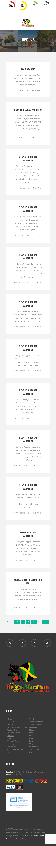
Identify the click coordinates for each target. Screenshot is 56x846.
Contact (10, 752)
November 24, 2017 (21, 465)
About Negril (34, 727)
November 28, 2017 (21, 283)
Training (10, 744)
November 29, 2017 (21, 235)
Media (31, 730)
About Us (10, 722)
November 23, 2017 (21, 513)
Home (23, 44)
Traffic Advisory (13, 730)
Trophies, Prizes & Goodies (17, 727)
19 (33, 622)
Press (31, 736)
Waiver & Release (14, 741)
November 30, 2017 (21, 188)
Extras (31, 738)
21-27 (45, 622)
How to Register (13, 733)
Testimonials (33, 749)
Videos (31, 733)
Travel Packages (35, 725)
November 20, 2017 (21, 608)
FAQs (31, 741)
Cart (30, 752)
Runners (10, 736)
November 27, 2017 (21, 327)
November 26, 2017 (21, 371)
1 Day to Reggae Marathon (28, 109)
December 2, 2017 (21, 90)
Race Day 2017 (28, 69)
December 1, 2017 (21, 137)
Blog (31, 744)
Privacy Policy (21, 839)
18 (28, 622)
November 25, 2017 (21, 418)
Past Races (11, 747)
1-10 (17, 622)
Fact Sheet (11, 738)
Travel (31, 719)
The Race (10, 725)
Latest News (33, 747)
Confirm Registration (15, 749)
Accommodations (36, 722)
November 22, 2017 (21, 560)
